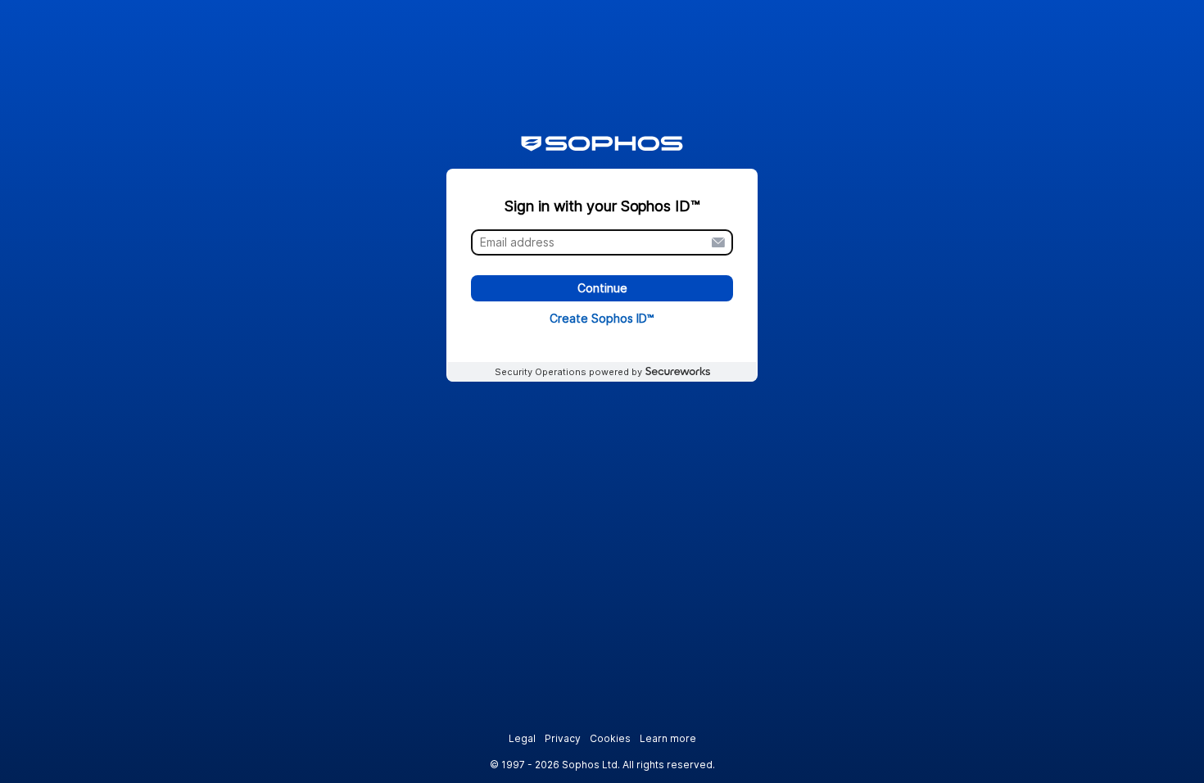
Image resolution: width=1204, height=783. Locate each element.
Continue (602, 289)
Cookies (610, 738)
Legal (522, 738)
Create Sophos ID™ (602, 318)
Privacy (563, 738)
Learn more (668, 738)
